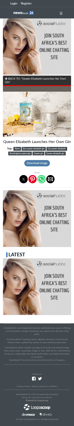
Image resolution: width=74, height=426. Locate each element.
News (17, 149)
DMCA (53, 386)
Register (26, 3)
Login (13, 3)
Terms (34, 386)
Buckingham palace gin (20, 153)
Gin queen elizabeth (57, 149)
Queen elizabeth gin (55, 153)
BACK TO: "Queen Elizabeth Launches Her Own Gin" (35, 80)
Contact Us (44, 386)
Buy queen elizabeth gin (34, 149)
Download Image (37, 163)
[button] (23, 179)
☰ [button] (61, 13)
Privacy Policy (24, 386)
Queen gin (38, 153)
